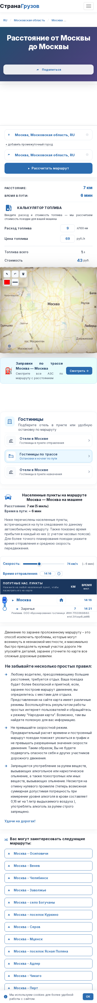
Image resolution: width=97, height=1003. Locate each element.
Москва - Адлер (27, 963)
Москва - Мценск (28, 939)
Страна (19, 6)
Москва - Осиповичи (31, 853)
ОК (88, 996)
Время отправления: (20, 573)
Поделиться (51, 69)
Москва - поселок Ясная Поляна (41, 951)
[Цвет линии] (7, 282)
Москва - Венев (27, 866)
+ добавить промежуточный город (29, 144)
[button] (48, 440)
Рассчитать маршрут (50, 168)
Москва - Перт (26, 988)
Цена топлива (16, 239)
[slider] (39, 564)
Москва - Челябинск (31, 878)
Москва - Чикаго (28, 976)
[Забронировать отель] (61, 600)
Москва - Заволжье (30, 890)
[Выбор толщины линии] (15, 282)
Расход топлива (18, 228)
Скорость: (11, 563)
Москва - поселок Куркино (36, 914)
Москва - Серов (27, 927)
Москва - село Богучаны (34, 902)
